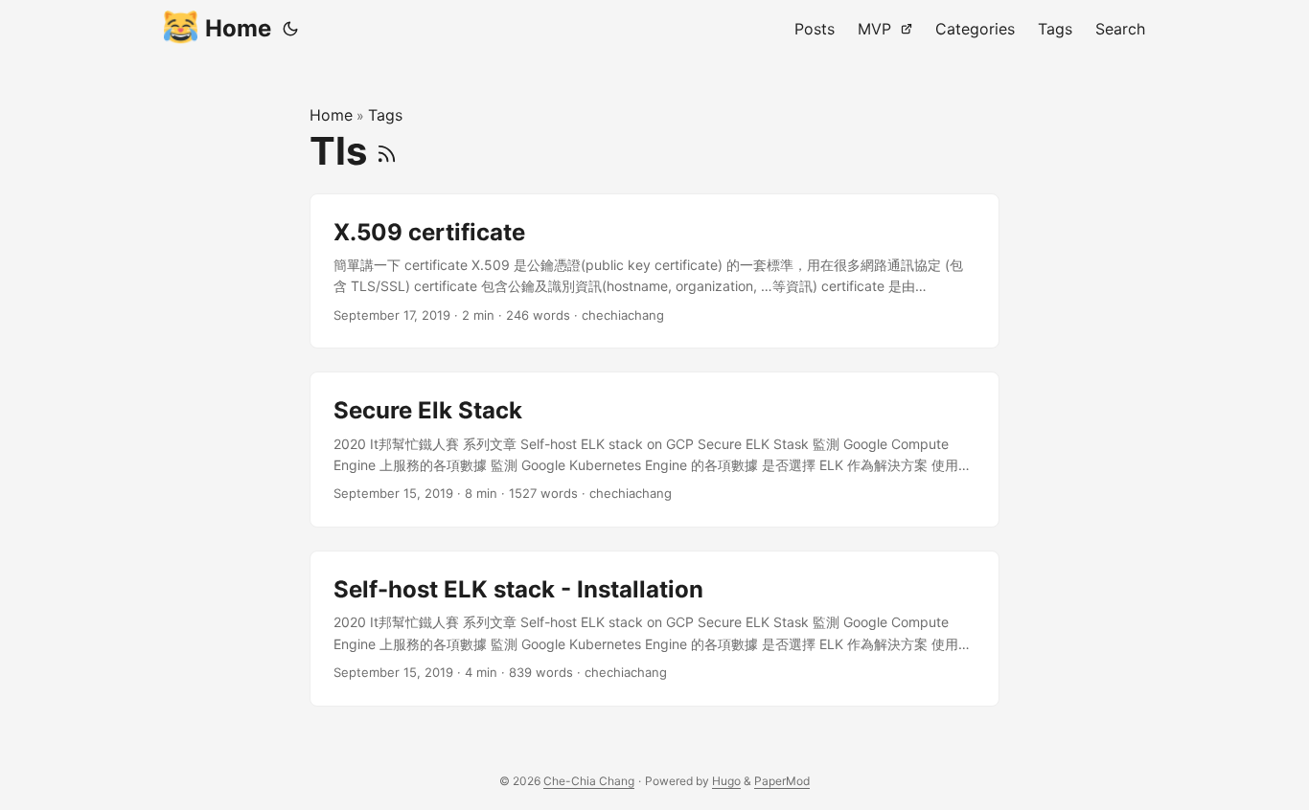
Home (238, 28)
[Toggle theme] (290, 28)
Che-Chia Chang (588, 781)
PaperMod (782, 781)
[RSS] (387, 150)
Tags (385, 114)
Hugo (726, 781)
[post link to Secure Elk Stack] (654, 449)
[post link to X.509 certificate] (654, 271)
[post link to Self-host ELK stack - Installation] (654, 628)
